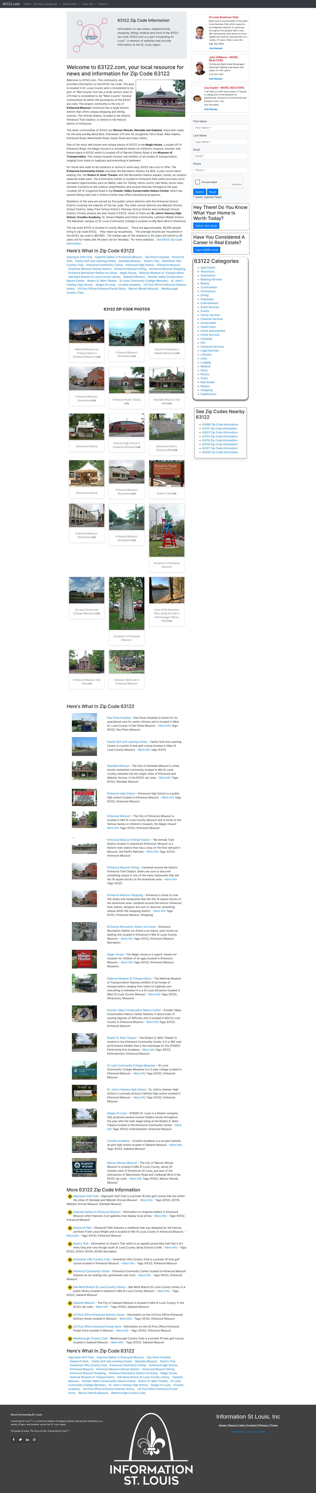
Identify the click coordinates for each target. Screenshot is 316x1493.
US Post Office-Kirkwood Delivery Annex (98, 1314)
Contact (252, 1425)
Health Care (208, 326)
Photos (205, 374)
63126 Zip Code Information (220, 444)
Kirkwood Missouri (168, 265)
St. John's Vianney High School (126, 1089)
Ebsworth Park (82, 1227)
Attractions (207, 271)
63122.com (11, 4)
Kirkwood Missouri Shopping (167, 268)
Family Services (210, 315)
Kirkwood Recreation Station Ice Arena (92, 272)
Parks (204, 370)
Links (204, 358)
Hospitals (206, 338)
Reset (212, 192)
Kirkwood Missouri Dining (130, 268)
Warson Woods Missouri (143, 288)
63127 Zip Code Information (219, 448)
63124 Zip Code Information (220, 436)
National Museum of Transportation (161, 272)
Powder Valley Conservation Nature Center (134, 1010)
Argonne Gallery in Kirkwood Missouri (118, 257)
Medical (205, 366)
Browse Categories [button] (46, 4)
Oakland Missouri (134, 276)
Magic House (128, 272)
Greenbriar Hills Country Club (91, 1259)
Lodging (206, 362)
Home (27, 4)
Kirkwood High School (140, 265)
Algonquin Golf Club (79, 257)
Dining (205, 295)
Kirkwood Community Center (104, 265)
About (232, 1425)
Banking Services (211, 279)
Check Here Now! (206, 225)
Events (205, 311)
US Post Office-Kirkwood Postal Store (101, 288)
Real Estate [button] (70, 4)
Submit (199, 192)
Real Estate (208, 382)
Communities (209, 287)
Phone (197, 163)
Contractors (208, 291)
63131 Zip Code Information (219, 428)
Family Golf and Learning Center (95, 261)
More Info (165, 725)
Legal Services (210, 350)
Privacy (263, 1425)
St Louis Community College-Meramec (143, 280)
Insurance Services (212, 346)
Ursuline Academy (129, 284)
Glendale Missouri (130, 261)
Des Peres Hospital (157, 257)
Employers (207, 299)
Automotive (208, 275)
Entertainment (209, 303)
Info (203, 342)
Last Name (200, 135)
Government (208, 322)
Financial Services (212, 319)
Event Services (210, 307)
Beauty (205, 283)
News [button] (103, 4)
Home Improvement (213, 330)
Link (98, 356)
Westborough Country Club (90, 1338)
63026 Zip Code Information (220, 452)
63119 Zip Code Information (219, 440)
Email (196, 149)
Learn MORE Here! (206, 250)
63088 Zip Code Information (220, 424)
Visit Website (216, 48)
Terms (274, 1425)
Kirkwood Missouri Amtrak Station (89, 268)
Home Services (210, 334)
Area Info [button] (88, 4)
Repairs (205, 386)
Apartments (208, 267)
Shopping (206, 390)
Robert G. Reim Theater (101, 280)
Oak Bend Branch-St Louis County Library (94, 276)
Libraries (206, 354)
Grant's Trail (151, 261)
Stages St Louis (105, 284)
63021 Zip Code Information (220, 432)
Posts (204, 378)
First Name (200, 121)
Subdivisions (208, 394)
